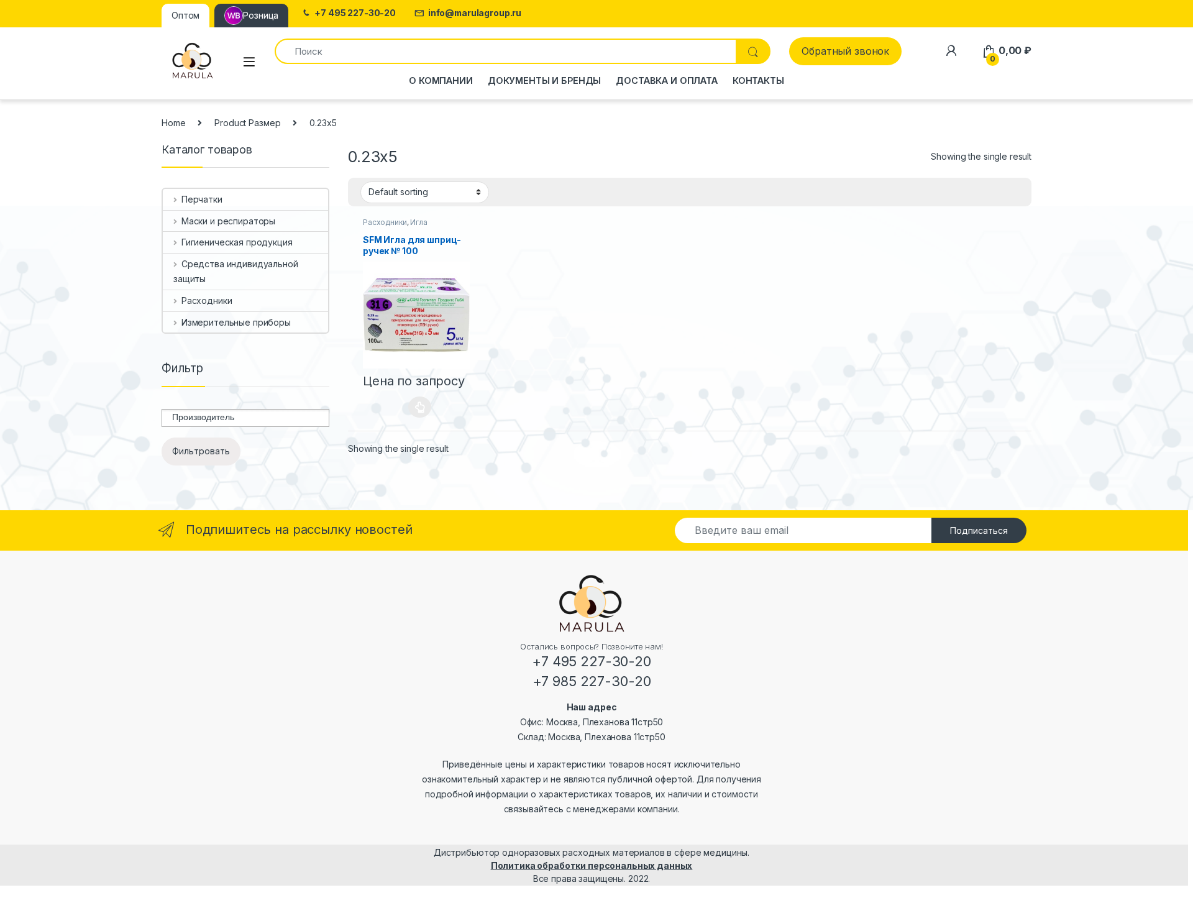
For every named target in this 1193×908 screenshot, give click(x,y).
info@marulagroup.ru (474, 13)
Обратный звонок (845, 51)
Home (173, 122)
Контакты (758, 80)
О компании (441, 80)
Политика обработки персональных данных (592, 865)
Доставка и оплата (667, 80)
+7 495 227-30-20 (355, 13)
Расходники (385, 222)
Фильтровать (201, 451)
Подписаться (979, 530)
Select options (416, 407)
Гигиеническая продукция (237, 242)
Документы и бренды (544, 80)
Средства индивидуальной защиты (235, 271)
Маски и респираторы (228, 221)
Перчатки (201, 199)
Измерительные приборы (236, 322)
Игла (418, 222)
